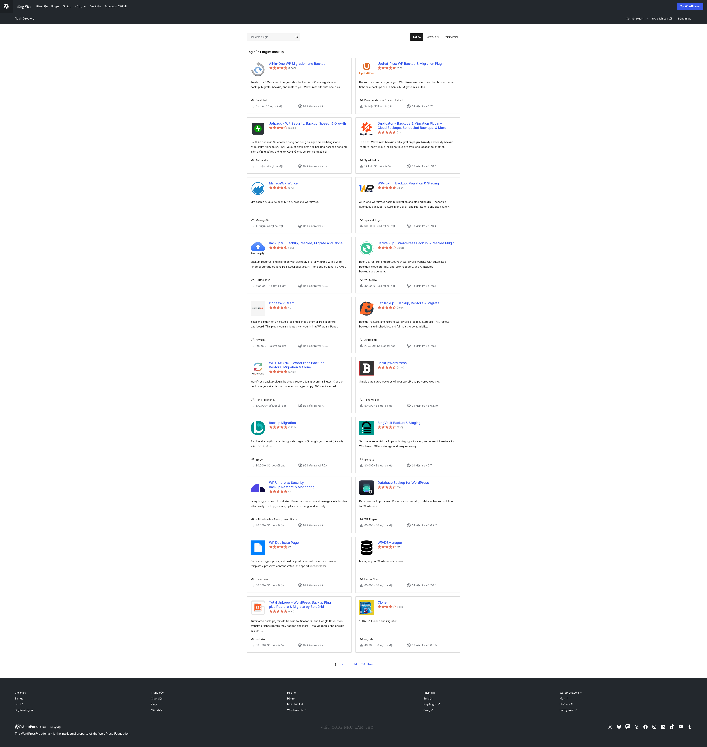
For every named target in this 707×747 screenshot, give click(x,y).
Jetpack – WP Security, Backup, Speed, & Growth (307, 123)
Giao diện (157, 698)
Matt (564, 698)
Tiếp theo (367, 664)
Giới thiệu (20, 692)
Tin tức (19, 698)
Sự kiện (427, 698)
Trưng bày (157, 692)
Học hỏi (291, 692)
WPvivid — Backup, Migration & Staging (408, 183)
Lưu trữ (19, 704)
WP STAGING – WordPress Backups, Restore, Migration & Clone (297, 365)
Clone (382, 602)
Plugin (154, 704)
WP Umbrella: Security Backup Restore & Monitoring (291, 485)
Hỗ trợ (291, 698)
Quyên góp (431, 704)
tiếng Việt (55, 727)
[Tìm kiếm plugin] (296, 37)
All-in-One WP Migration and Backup (297, 64)
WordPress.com (571, 692)
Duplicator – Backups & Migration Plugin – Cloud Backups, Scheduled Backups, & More (412, 125)
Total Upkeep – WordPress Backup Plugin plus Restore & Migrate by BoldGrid (301, 604)
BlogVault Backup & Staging (399, 423)
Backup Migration (282, 423)
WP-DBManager (390, 543)
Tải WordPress (690, 6)
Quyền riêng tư (24, 710)
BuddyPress (569, 710)
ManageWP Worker (284, 183)
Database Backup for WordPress (403, 483)
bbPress (566, 704)
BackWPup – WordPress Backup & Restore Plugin (416, 243)
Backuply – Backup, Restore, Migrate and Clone (306, 243)
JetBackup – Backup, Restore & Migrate (408, 303)
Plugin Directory (24, 18)
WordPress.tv (297, 710)
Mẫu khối (156, 710)
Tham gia (429, 692)
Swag (428, 710)
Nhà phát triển (295, 704)
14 (355, 664)
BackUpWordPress (392, 363)
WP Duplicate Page (284, 543)
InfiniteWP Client (282, 303)
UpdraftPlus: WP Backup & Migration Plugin (411, 64)
